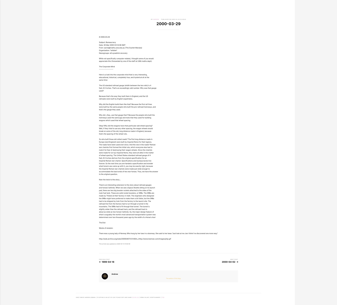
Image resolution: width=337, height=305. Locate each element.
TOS (163, 297)
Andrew (156, 19)
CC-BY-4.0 (135, 297)
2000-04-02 (228, 262)
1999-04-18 (108, 262)
